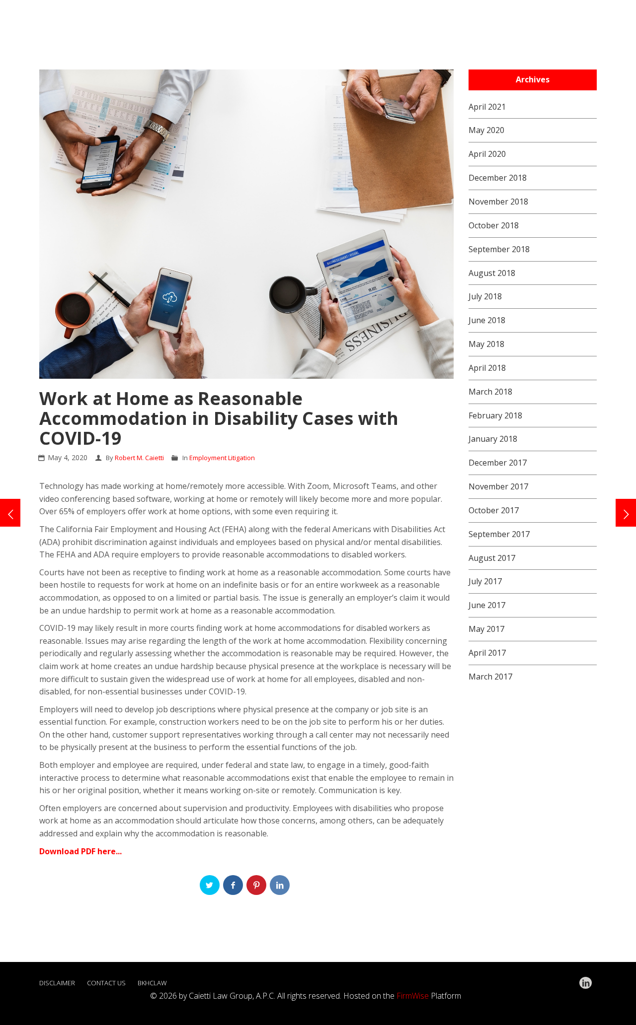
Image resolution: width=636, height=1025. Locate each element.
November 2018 (498, 201)
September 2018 (499, 249)
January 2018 (493, 438)
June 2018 (487, 320)
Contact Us (106, 982)
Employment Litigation (222, 457)
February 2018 (495, 415)
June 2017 (487, 605)
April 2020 (487, 153)
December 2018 (498, 177)
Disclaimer (57, 982)
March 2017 (490, 676)
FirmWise (413, 995)
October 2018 (494, 225)
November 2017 (498, 486)
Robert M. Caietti (139, 457)
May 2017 (486, 628)
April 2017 (487, 652)
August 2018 (492, 273)
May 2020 (486, 130)
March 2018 (490, 391)
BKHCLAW (152, 982)
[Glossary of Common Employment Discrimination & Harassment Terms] (10, 513)
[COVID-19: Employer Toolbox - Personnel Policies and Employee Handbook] (626, 513)
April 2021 (487, 106)
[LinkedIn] (585, 983)
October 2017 (494, 510)
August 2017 (492, 557)
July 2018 (485, 296)
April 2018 (487, 367)
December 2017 (498, 462)
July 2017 (485, 581)
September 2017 (499, 534)
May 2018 (486, 344)
